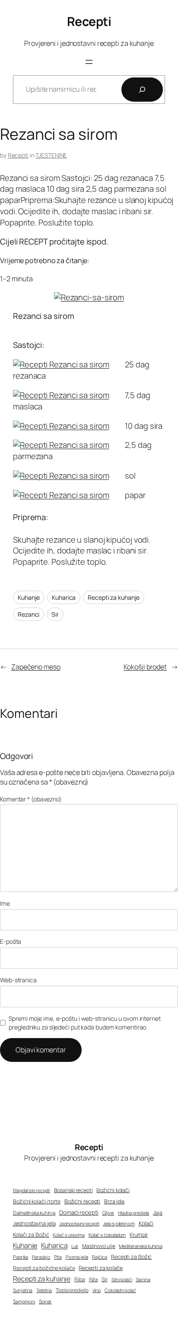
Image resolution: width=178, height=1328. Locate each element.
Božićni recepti (82, 1201)
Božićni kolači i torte (36, 1201)
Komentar (31, 799)
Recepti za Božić (131, 1256)
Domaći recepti (79, 1212)
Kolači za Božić (31, 1234)
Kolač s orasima (69, 1235)
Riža (93, 1279)
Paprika (20, 1257)
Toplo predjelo (72, 1290)
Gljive (108, 1212)
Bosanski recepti (73, 1190)
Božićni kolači (113, 1190)
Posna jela (77, 1257)
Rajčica (99, 1257)
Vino (96, 1290)
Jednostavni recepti (79, 1223)
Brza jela (114, 1201)
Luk (74, 1246)
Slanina (143, 1280)
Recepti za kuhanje (114, 597)
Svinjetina (22, 1290)
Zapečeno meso (35, 667)
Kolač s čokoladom (107, 1235)
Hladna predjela (133, 1212)
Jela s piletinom (118, 1223)
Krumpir (139, 1234)
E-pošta (10, 941)
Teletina (44, 1290)
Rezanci (28, 614)
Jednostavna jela (34, 1223)
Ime (5, 903)
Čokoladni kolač (120, 1290)
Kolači (146, 1223)
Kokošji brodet (145, 667)
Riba (79, 1279)
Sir (55, 614)
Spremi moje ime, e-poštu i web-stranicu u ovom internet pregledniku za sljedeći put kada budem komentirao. (85, 1022)
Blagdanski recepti (31, 1190)
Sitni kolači (121, 1280)
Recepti (89, 21)
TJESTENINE (51, 155)
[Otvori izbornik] (89, 62)
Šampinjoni (24, 1302)
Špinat (45, 1302)
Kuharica (64, 597)
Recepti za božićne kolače (44, 1268)
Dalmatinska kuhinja (34, 1212)
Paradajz (41, 1257)
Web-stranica (18, 980)
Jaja (157, 1212)
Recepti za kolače (100, 1268)
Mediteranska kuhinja (140, 1246)
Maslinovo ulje (98, 1246)
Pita (58, 1257)
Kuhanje (29, 597)
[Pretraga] (142, 89)
